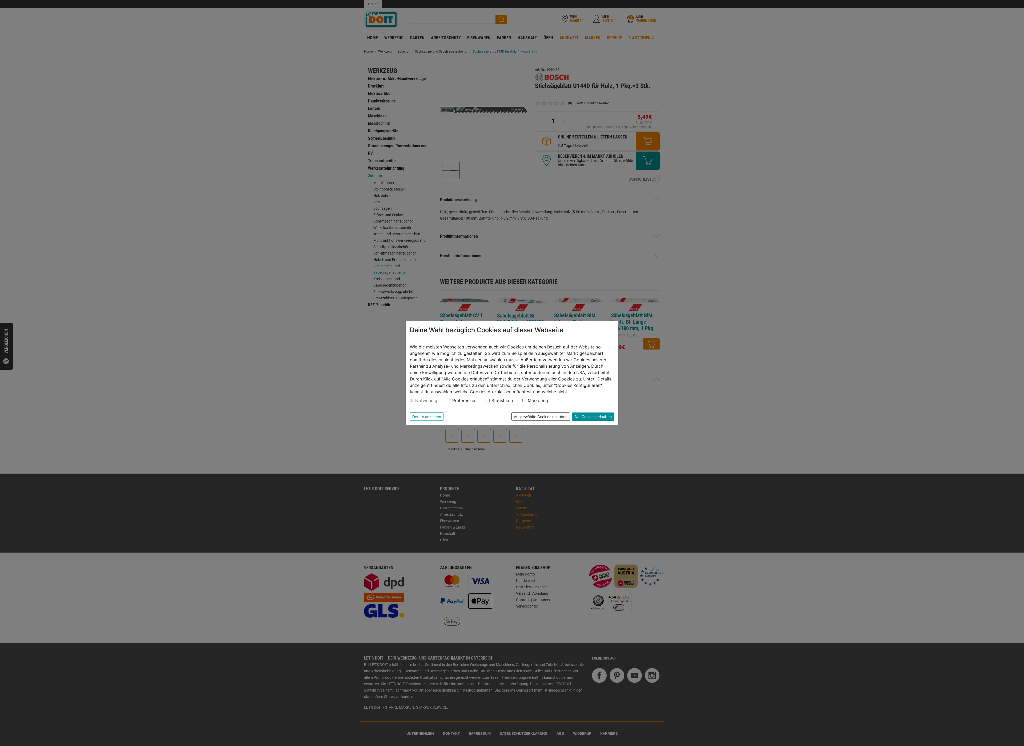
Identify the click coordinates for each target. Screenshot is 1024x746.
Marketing (538, 400)
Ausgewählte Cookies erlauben (540, 416)
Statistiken (502, 400)
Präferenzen (464, 400)
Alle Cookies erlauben (593, 416)
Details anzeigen (426, 416)
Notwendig (426, 400)
